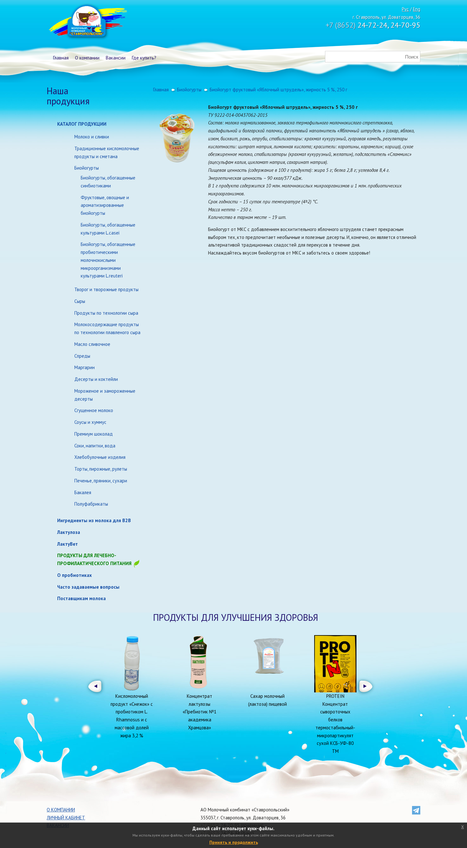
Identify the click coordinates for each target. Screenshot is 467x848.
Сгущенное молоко (93, 410)
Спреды (82, 356)
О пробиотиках (74, 575)
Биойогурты (86, 168)
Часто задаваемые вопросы (88, 587)
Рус (405, 9)
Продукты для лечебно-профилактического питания (95, 559)
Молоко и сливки (91, 137)
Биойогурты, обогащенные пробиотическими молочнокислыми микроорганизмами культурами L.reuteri (108, 260)
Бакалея (82, 492)
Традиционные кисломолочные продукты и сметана (106, 152)
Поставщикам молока (81, 598)
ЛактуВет (67, 544)
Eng (416, 9)
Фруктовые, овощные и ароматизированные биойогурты (105, 205)
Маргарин (84, 367)
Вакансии (115, 58)
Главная (61, 58)
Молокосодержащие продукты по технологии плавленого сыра (107, 328)
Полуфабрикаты (91, 504)
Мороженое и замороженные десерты (104, 395)
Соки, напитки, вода (94, 446)
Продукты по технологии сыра (106, 313)
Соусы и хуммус (90, 422)
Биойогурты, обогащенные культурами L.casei (108, 229)
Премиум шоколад (93, 434)
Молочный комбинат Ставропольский (87, 22)
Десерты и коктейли (96, 379)
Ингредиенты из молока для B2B (94, 520)
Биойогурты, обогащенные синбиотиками (108, 182)
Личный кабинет (66, 818)
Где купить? (144, 58)
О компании (87, 58)
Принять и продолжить (233, 842)
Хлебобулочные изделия (99, 457)
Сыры (79, 301)
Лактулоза (68, 532)
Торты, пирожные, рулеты (100, 469)
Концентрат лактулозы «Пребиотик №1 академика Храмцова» (199, 712)
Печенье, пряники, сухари (100, 481)
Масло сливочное (92, 344)
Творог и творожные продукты (106, 289)
